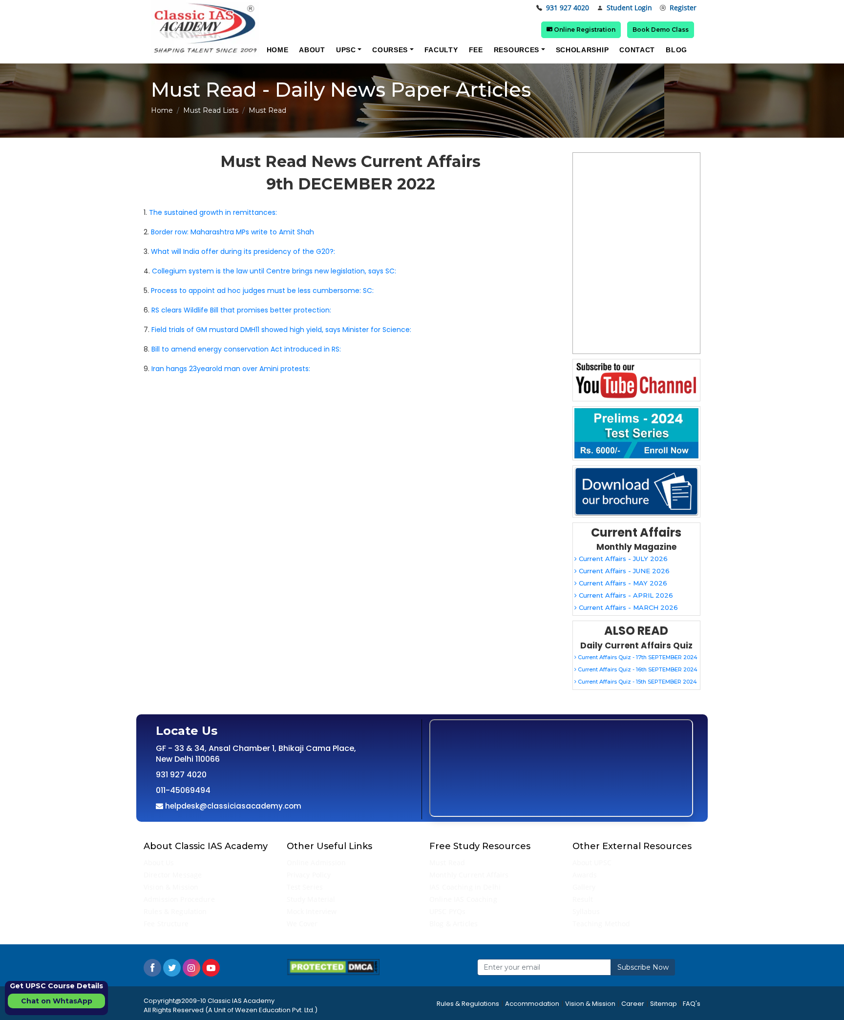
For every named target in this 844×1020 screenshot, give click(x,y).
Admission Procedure (179, 899)
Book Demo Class (661, 29)
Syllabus (586, 911)
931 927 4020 (567, 8)
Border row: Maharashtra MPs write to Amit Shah (232, 232)
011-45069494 (183, 790)
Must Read (447, 862)
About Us (159, 862)
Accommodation (532, 1003)
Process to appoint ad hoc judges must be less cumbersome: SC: (262, 290)
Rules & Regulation (175, 911)
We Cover (302, 923)
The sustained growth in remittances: (213, 212)
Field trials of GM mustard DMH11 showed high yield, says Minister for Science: (281, 329)
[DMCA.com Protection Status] (333, 966)
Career (632, 1003)
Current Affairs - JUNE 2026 (623, 571)
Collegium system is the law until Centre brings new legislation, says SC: (274, 271)
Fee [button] (476, 50)
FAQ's (691, 1003)
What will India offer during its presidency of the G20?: (243, 251)
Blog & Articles (453, 923)
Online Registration (583, 29)
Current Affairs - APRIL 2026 (625, 595)
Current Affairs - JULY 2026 (622, 558)
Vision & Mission (171, 887)
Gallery (584, 887)
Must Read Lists (210, 110)
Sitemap (663, 1003)
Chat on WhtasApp (56, 1001)
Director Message (173, 874)
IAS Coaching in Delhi (465, 887)
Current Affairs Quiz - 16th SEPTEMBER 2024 (636, 669)
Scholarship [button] (582, 50)
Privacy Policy (309, 874)
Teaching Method (601, 923)
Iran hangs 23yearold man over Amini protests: (230, 369)
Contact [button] (637, 50)
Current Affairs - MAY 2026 (622, 583)
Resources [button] (516, 50)
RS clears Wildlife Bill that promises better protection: (241, 310)
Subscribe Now (643, 967)
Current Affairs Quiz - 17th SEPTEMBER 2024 (636, 657)
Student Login (629, 8)
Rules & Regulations (468, 1003)
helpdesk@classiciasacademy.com (232, 806)
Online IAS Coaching (463, 899)
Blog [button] (676, 50)
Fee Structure (166, 923)
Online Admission (316, 862)
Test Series (305, 887)
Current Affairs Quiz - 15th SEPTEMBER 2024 (636, 681)
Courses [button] (390, 50)
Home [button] (278, 50)
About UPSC (592, 862)
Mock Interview (312, 911)
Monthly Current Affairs (468, 874)
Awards (584, 874)
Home (162, 110)
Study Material (311, 899)
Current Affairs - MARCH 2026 (627, 607)
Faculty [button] (441, 50)
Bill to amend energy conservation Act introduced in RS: (246, 349)
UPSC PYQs (447, 911)
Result (582, 899)
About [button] (312, 50)
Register (683, 8)
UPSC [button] (346, 50)
